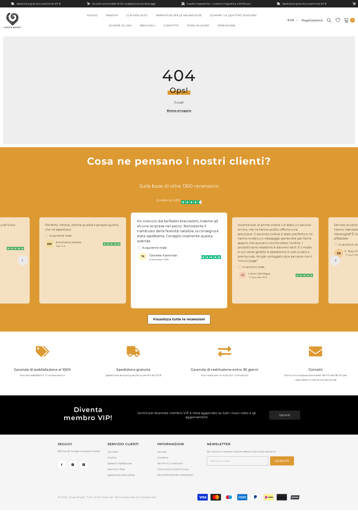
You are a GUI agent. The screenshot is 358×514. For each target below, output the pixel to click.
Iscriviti (284, 415)
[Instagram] (73, 465)
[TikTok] (84, 465)
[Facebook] (62, 465)
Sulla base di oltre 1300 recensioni (179, 186)
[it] (282, 20)
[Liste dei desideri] (338, 20)
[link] (42, 363)
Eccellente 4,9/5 (168, 200)
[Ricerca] (329, 20)
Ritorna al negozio (179, 110)
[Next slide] (335, 260)
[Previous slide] (23, 260)
